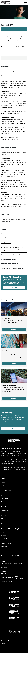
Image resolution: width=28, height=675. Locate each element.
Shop (2, 501)
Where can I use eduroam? (8, 259)
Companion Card (5, 121)
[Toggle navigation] (25, 2)
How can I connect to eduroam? (10, 263)
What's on (3, 482)
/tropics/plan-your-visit (14, 317)
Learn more (14, 329)
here (7, 97)
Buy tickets (3, 495)
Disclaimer (3, 643)
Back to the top (21, 437)
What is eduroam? (6, 243)
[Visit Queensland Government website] (14, 631)
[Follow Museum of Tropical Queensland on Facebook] (9, 556)
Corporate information (6, 543)
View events (14, 287)
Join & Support (4, 498)
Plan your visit (4, 485)
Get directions (4, 567)
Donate (2, 532)
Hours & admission (5, 510)
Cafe (2, 521)
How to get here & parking (7, 512)
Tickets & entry (5, 58)
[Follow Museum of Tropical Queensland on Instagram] (12, 556)
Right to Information (5, 640)
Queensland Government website (9, 139)
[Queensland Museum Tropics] (6, 2)
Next (13, 428)
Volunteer (3, 540)
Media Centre (4, 546)
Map (2, 518)
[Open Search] (21, 2)
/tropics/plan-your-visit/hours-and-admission (14, 350)
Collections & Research (6, 490)
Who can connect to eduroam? (9, 255)
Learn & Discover (4, 487)
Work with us (4, 538)
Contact (2, 523)
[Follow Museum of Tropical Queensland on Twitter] (15, 556)
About (2, 493)
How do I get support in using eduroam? (12, 268)
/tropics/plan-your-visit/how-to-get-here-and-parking (14, 385)
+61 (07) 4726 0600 (19, 578)
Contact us (14, 29)
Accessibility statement (6, 549)
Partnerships (4, 535)
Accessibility (3, 515)
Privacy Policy (4, 638)
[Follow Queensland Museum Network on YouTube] (18, 556)
